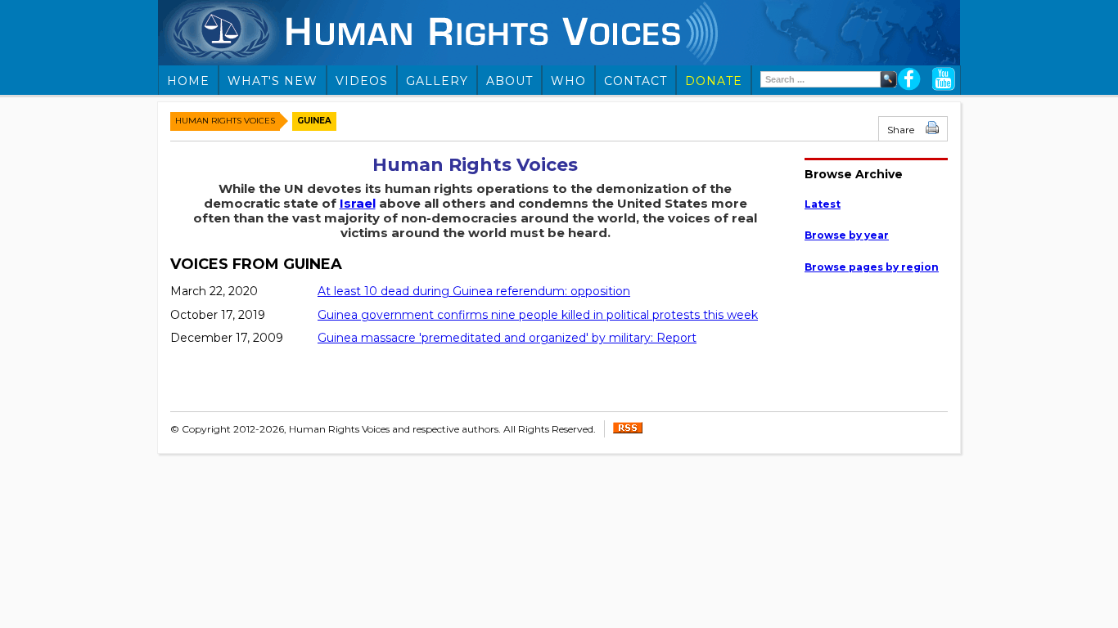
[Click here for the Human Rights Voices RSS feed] (627, 430)
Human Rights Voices (225, 120)
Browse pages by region (872, 267)
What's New (273, 81)
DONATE (713, 81)
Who (568, 81)
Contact (635, 81)
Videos (362, 81)
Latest (823, 204)
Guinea (314, 120)
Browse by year (847, 235)
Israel (358, 203)
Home (188, 81)
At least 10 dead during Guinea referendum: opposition (474, 291)
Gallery (437, 81)
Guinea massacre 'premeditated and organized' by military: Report (507, 337)
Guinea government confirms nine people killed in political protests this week (538, 314)
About (509, 81)
